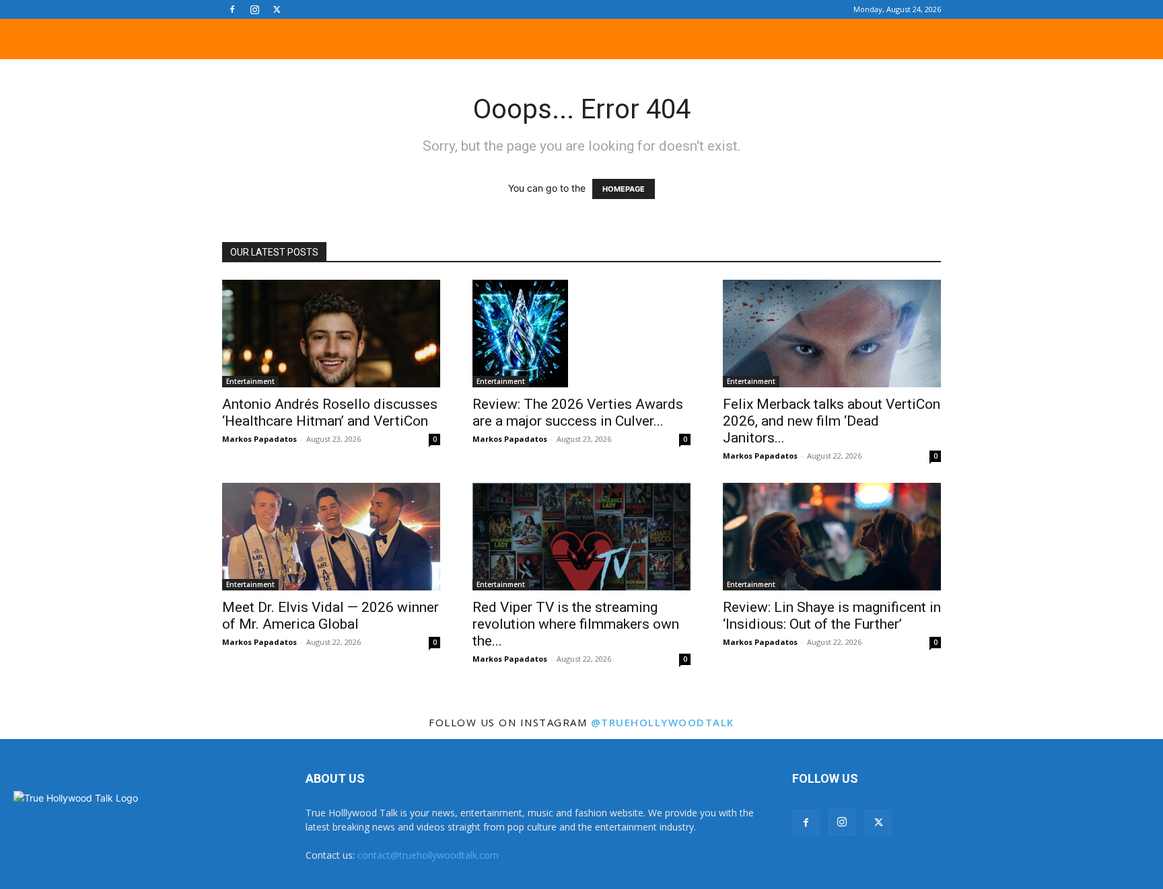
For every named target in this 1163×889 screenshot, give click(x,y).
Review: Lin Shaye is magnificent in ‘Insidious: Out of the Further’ (832, 615)
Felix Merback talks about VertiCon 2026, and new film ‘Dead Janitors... (831, 421)
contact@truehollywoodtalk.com (428, 855)
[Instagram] (254, 9)
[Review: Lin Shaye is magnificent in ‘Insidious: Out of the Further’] (832, 536)
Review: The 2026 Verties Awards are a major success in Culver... (577, 412)
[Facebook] (232, 9)
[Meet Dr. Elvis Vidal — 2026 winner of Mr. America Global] (331, 536)
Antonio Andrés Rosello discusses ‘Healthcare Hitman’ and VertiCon (329, 412)
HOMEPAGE (623, 189)
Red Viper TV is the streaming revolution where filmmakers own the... (575, 624)
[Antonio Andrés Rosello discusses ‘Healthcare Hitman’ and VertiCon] (331, 333)
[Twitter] (277, 9)
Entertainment (250, 381)
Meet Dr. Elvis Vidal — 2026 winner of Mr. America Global (330, 615)
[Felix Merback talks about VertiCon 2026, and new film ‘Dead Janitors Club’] (832, 333)
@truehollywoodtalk (662, 722)
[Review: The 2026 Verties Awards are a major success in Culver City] (581, 333)
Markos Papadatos (259, 439)
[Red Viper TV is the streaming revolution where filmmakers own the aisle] (581, 536)
